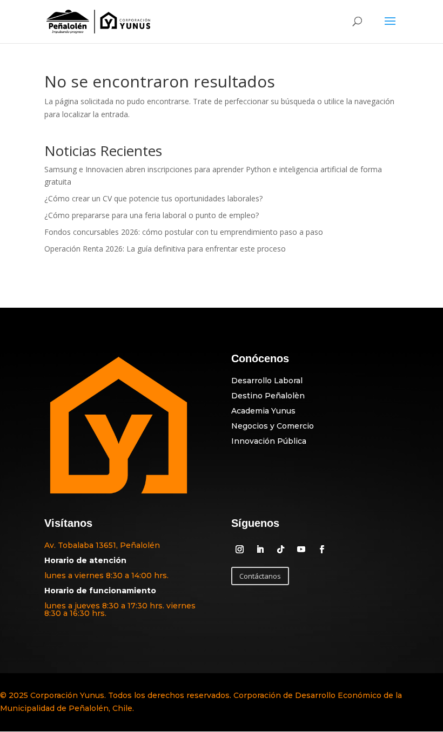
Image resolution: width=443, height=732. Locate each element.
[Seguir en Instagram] (239, 549)
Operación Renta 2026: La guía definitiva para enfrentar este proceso (165, 248)
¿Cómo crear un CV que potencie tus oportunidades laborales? (153, 198)
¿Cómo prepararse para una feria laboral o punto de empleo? (151, 215)
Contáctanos (260, 576)
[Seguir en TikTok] (280, 549)
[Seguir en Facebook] (321, 549)
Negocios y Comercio (272, 426)
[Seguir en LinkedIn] (260, 549)
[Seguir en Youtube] (301, 549)
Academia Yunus (263, 411)
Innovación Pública (268, 441)
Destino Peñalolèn (268, 396)
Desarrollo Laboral (267, 380)
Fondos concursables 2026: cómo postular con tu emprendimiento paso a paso (183, 232)
